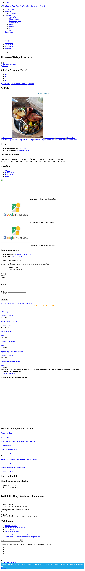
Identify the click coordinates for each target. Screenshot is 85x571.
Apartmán (12, 17)
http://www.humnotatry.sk (22, 254)
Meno (3, 275)
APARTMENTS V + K (9, 321)
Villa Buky (4, 312)
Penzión (11, 26)
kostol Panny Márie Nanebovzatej (13, 467)
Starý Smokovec (6, 437)
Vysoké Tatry (9, 9)
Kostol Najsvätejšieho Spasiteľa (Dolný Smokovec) (18, 441)
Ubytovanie (9, 15)
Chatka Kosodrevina (8, 341)
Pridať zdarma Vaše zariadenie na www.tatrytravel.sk (22, 537)
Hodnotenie (4, 294)
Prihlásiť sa (8, 2)
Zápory (5, 292)
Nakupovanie (9, 34)
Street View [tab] (10, 173)
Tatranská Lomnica (9, 64)
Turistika (8, 11)
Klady (4, 285)
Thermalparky (13, 13)
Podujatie (8, 41)
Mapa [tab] (8, 171)
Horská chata (13, 23)
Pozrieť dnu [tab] (10, 174)
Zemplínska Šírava (11, 526)
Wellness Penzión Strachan (10, 362)
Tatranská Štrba (6, 326)
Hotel (11, 24)
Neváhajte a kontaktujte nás (10, 373)
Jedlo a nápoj (9, 43)
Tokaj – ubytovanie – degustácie (15, 527)
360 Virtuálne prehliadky (13, 531)
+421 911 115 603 (16, 256)
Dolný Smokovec (6, 445)
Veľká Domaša (10, 529)
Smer (7, 176)
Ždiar (2, 336)
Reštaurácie (22, 148)
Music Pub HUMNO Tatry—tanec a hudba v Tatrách (20, 459)
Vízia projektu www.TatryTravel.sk (16, 535)
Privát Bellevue (6, 332)
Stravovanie (9, 32)
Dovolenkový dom (15, 21)
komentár (4, 273)
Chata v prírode (14, 19)
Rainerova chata (6, 433)
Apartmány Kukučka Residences (12, 352)
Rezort (11, 30)
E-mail (3, 277)
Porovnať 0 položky (9, 562)
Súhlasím (4, 568)
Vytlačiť (31, 84)
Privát (11, 28)
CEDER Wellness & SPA (10, 449)
